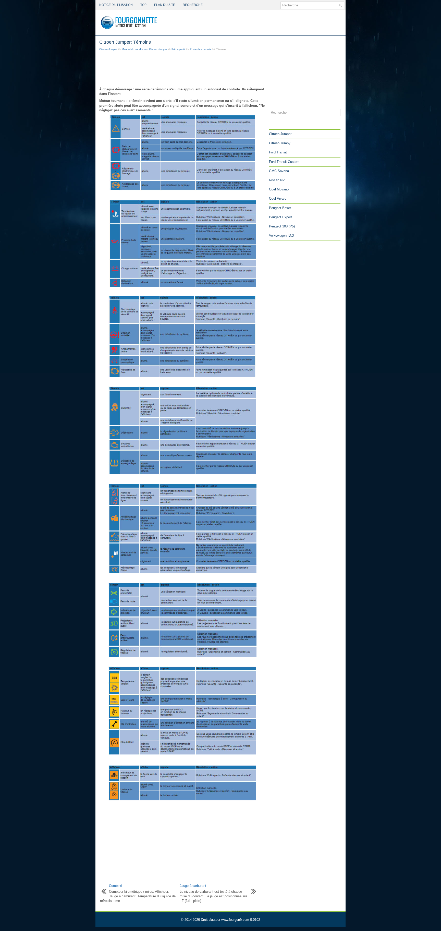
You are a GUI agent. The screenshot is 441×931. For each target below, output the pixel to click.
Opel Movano (279, 189)
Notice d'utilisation (116, 5)
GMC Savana (279, 171)
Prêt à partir (178, 49)
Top (143, 5)
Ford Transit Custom (284, 162)
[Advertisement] (182, 69)
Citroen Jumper (108, 49)
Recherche (193, 5)
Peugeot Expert (280, 217)
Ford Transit (278, 152)
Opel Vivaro (277, 198)
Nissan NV (277, 180)
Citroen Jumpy (279, 143)
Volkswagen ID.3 (281, 235)
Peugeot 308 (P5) (282, 226)
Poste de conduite (201, 49)
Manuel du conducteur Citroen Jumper (144, 49)
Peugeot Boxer (280, 208)
